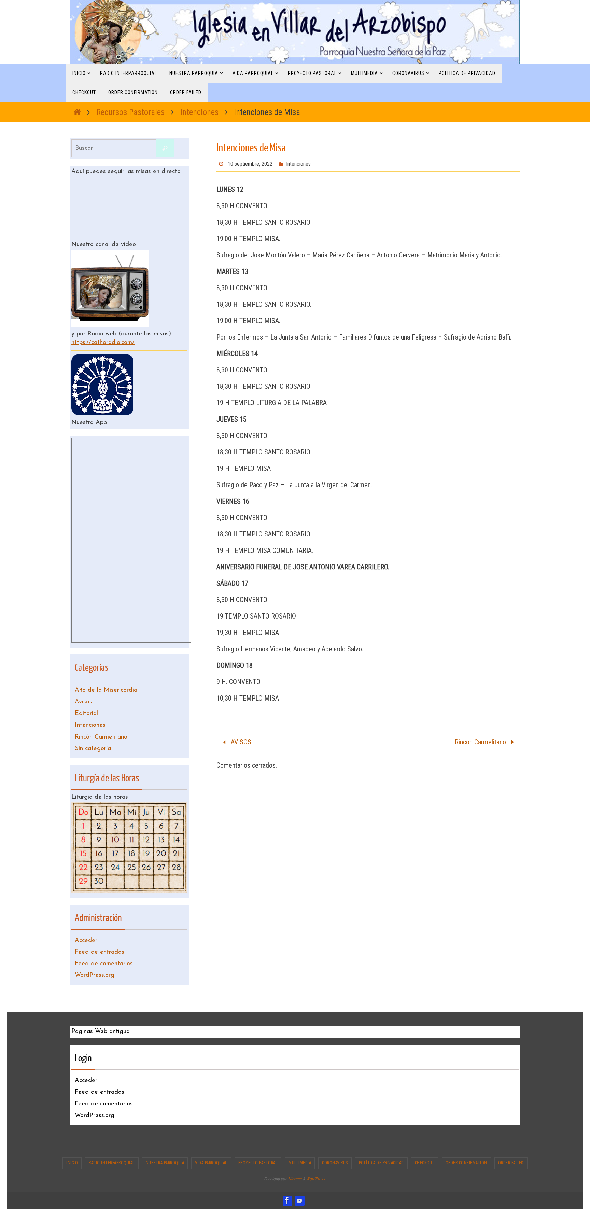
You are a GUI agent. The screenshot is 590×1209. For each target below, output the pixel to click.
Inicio (72, 1162)
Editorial (86, 713)
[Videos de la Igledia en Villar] (299, 1200)
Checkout (425, 1162)
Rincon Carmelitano (481, 742)
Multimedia (300, 1162)
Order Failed (511, 1162)
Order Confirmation (466, 1162)
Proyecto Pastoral (258, 1162)
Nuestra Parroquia (165, 1162)
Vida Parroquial (211, 1162)
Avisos (83, 702)
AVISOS (240, 742)
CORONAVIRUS (335, 1162)
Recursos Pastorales (130, 112)
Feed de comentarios (104, 964)
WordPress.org (94, 975)
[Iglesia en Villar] (287, 1200)
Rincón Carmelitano (101, 737)
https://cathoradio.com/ (103, 343)
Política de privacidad (381, 1162)
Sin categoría (93, 749)
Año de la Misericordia (106, 690)
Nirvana (294, 1178)
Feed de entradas (99, 952)
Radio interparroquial (112, 1162)
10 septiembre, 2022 (250, 164)
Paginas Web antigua (100, 1031)
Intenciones (199, 112)
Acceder (86, 941)
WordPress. (316, 1178)
